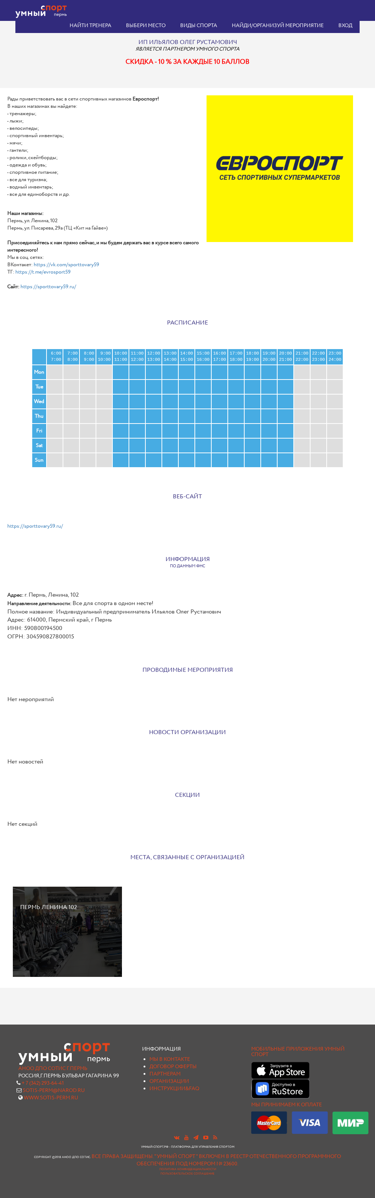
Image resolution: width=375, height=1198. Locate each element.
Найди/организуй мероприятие (278, 25)
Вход (345, 25)
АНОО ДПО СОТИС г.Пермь (52, 1068)
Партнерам (165, 1074)
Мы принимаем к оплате (286, 1105)
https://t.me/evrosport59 (43, 272)
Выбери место (146, 25)
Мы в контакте (169, 1059)
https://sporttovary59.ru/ (48, 286)
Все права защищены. (122, 1156)
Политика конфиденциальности (187, 1169)
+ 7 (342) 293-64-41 (43, 1083)
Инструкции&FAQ (174, 1088)
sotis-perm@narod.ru (54, 1090)
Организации (169, 1081)
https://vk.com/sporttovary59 (66, 264)
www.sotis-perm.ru (51, 1098)
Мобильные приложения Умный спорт (298, 1051)
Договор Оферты (173, 1066)
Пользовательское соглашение (187, 1174)
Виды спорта (198, 25)
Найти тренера (90, 25)
